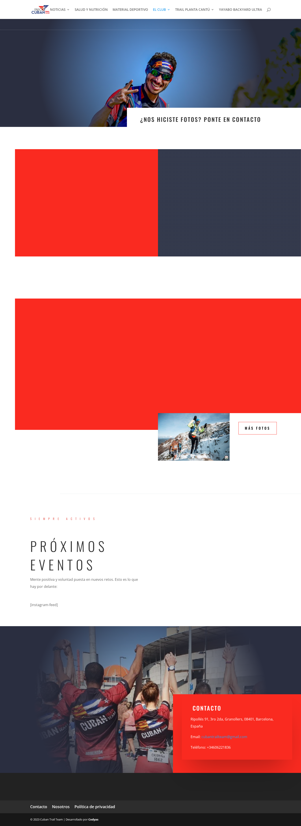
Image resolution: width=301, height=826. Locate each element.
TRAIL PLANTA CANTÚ (192, 10)
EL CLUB (159, 10)
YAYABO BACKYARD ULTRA (240, 10)
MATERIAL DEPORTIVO (130, 10)
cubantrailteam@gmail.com (224, 736)
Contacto (38, 806)
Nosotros (61, 806)
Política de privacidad (94, 806)
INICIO (39, 10)
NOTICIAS (57, 10)
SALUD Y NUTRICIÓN (91, 10)
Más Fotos (257, 428)
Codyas (93, 819)
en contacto (242, 119)
